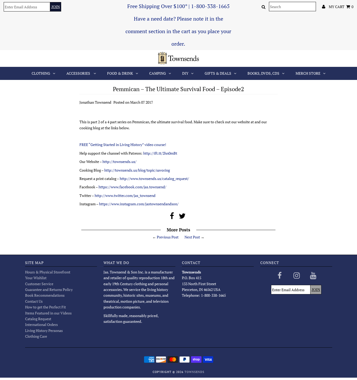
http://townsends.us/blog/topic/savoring (137, 170)
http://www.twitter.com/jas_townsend (125, 195)
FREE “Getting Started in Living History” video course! (123, 144)
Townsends (194, 372)
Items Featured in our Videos (48, 313)
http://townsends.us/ (119, 161)
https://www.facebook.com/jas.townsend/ (132, 186)
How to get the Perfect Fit (45, 307)
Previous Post (168, 237)
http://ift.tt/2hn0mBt (160, 153)
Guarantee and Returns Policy (49, 289)
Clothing (41, 73)
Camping (157, 73)
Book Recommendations (45, 295)
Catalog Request (38, 318)
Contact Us (34, 301)
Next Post (192, 237)
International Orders (41, 324)
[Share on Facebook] (172, 217)
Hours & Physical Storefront (47, 272)
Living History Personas (44, 330)
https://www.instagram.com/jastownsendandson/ (139, 203)
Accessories (78, 73)
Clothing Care (36, 336)
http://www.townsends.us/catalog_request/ (154, 178)
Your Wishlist (36, 277)
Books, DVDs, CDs (263, 73)
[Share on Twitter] (182, 217)
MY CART (341, 6)
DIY (185, 73)
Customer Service (39, 283)
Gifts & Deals (218, 73)
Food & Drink (120, 73)
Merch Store (308, 73)
